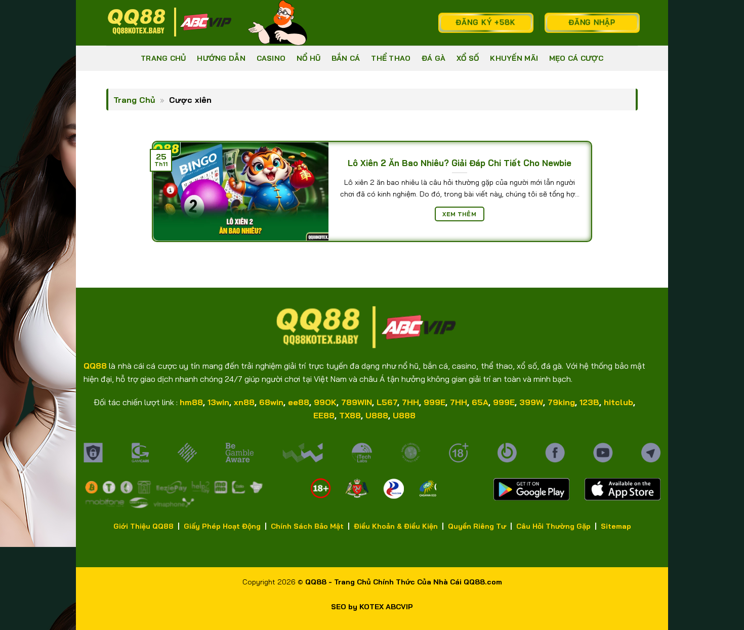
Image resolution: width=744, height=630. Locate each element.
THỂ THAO (390, 58)
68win (271, 402)
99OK (325, 402)
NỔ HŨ (308, 58)
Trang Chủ (134, 100)
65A (480, 402)
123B (589, 402)
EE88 (324, 415)
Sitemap (616, 526)
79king (561, 402)
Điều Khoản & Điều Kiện (396, 526)
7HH (410, 402)
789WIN (356, 402)
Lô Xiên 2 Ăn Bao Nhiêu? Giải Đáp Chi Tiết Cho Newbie (459, 163)
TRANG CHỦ (163, 58)
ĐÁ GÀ (433, 58)
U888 (376, 415)
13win (218, 402)
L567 (387, 402)
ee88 (298, 402)
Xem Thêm (459, 214)
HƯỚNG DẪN (221, 58)
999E (434, 402)
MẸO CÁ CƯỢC (576, 58)
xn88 (244, 402)
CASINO (271, 58)
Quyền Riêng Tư (477, 526)
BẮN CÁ (346, 58)
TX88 (350, 415)
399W (531, 402)
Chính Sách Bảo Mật (307, 526)
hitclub (618, 402)
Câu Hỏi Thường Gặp (553, 526)
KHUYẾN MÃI (514, 58)
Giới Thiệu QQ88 (143, 526)
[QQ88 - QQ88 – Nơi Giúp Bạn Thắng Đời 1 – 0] (169, 23)
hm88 (191, 402)
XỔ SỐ (468, 58)
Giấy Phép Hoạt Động (222, 526)
